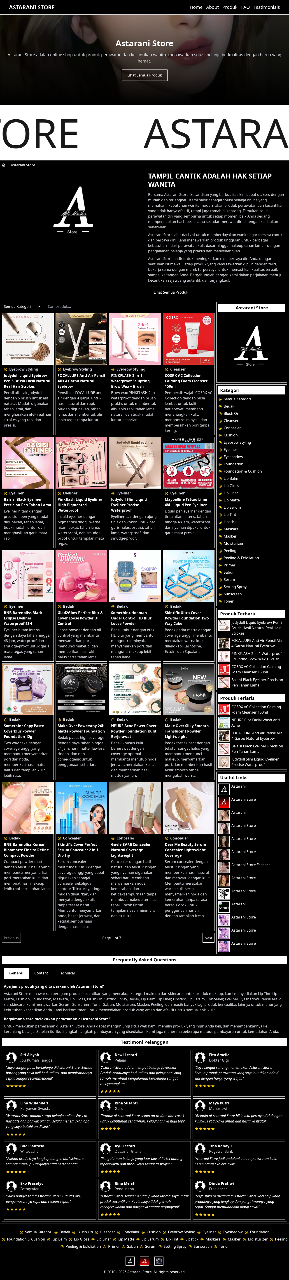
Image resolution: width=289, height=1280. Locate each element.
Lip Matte (231, 500)
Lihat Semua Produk (144, 75)
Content (41, 973)
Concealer (232, 427)
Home (196, 7)
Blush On (231, 413)
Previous (11, 937)
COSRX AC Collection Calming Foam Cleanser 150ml (256, 669)
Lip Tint (229, 514)
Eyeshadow (233, 456)
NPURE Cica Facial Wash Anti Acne (255, 722)
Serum (229, 579)
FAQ (245, 7)
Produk (230, 7)
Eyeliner (230, 449)
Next (208, 937)
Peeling (229, 550)
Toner (228, 601)
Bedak (228, 406)
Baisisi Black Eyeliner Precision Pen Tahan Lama (257, 682)
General (16, 973)
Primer (229, 565)
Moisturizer (233, 543)
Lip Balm (230, 478)
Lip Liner (230, 492)
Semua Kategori (237, 399)
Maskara (231, 528)
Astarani (238, 786)
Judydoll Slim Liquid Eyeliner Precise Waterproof (255, 762)
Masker (230, 536)
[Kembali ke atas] (280, 1269)
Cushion (230, 435)
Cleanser (231, 420)
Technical (67, 973)
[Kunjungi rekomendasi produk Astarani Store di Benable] (251, 347)
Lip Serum (232, 507)
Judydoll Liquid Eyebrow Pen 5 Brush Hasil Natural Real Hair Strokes (256, 628)
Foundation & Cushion (242, 471)
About (212, 7)
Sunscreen (232, 593)
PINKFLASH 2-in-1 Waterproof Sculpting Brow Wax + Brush (256, 656)
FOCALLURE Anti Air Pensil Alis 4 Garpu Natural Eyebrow (256, 643)
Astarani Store (32, 7)
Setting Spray (235, 586)
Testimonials (267, 7)
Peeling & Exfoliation (241, 557)
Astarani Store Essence (250, 864)
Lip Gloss (231, 485)
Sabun (229, 572)
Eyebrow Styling (237, 442)
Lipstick (230, 521)
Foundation (233, 463)
